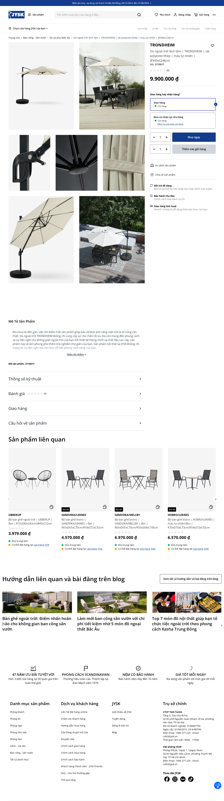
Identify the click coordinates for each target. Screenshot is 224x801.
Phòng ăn (15, 718)
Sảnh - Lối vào (18, 745)
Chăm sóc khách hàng (73, 718)
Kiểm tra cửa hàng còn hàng (170, 124)
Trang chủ (14, 37)
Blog (114, 732)
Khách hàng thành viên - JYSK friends (81, 766)
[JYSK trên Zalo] (183, 779)
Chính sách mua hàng (73, 752)
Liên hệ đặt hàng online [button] (74, 712)
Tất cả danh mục (19, 759)
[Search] (139, 15)
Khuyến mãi (67, 739)
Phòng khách (17, 712)
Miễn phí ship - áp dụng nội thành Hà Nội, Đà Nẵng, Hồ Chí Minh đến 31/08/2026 (110, 3)
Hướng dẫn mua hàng (73, 725)
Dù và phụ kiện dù (60, 37)
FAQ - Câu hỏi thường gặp (75, 773)
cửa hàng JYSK (41, 544)
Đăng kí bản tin (120, 725)
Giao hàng (159, 102)
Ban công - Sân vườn (34, 37)
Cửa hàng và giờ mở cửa (74, 732)
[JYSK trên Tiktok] (191, 779)
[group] (32, 499)
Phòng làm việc (18, 732)
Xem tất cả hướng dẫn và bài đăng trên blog (190, 579)
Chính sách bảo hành (73, 759)
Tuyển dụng (118, 718)
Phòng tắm (16, 739)
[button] (158, 70)
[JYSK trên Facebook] (167, 779)
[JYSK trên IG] (175, 779)
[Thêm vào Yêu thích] (212, 45)
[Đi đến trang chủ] (16, 14)
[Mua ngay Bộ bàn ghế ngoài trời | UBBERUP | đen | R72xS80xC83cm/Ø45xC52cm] (52, 507)
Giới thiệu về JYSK (122, 712)
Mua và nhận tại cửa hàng (168, 117)
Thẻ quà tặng (68, 779)
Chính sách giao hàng (73, 745)
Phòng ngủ (16, 725)
